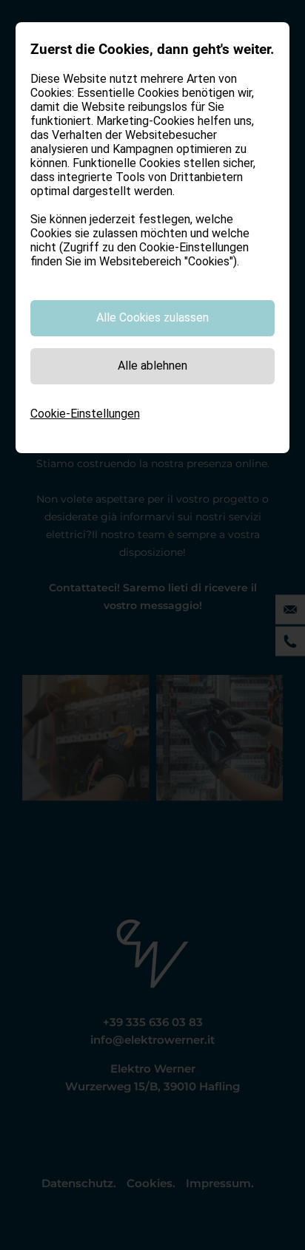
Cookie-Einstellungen (85, 414)
